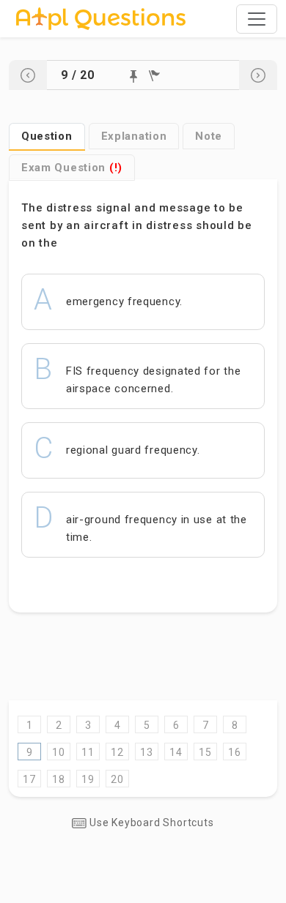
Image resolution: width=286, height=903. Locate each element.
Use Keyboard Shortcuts (150, 822)
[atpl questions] (101, 18)
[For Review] (154, 75)
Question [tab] (47, 136)
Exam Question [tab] (71, 167)
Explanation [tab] (134, 136)
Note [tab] (208, 136)
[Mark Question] (133, 76)
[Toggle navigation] (256, 19)
